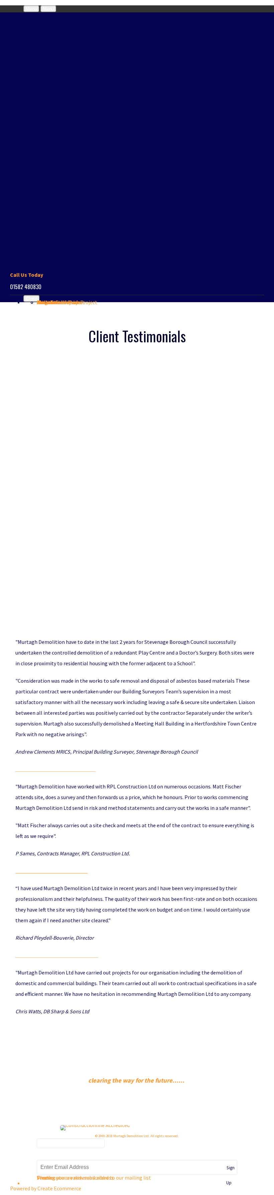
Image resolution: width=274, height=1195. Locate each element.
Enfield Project (67, 302)
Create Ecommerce (59, 1188)
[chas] (151, 1125)
